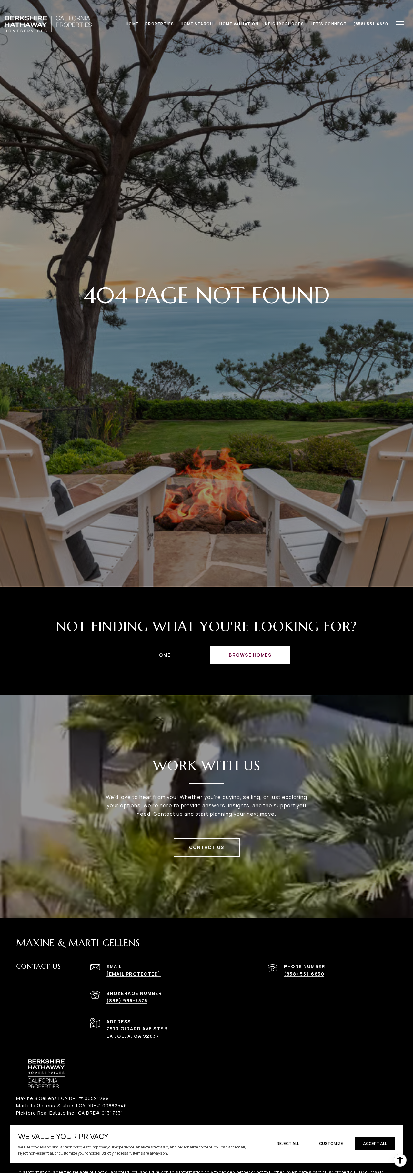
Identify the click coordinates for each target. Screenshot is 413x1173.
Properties (159, 23)
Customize (331, 1143)
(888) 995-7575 (126, 1000)
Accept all (375, 1143)
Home (163, 655)
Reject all (288, 1143)
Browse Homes (250, 655)
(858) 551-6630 (304, 974)
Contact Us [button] (206, 847)
